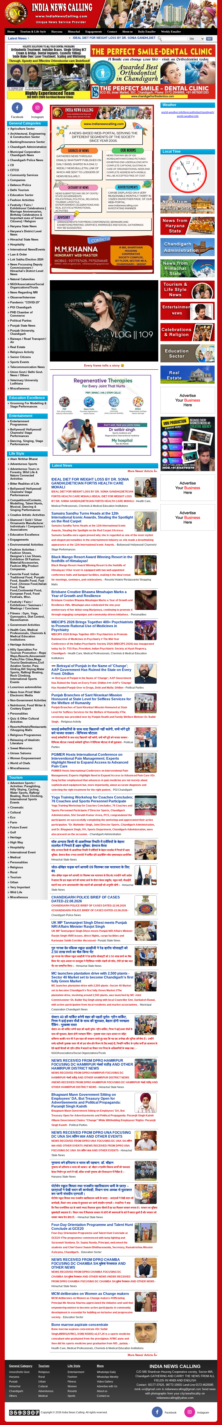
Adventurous (45, 1391)
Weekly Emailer (171, 31)
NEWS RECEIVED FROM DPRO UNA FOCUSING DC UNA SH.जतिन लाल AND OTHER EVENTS (91, 1134)
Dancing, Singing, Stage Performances (26, 442)
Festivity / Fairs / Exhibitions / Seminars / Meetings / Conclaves (26, 605)
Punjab (13, 1381)
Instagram (37, 117)
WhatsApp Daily (106, 1372)
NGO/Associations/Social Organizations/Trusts (27, 286)
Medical (15, 857)
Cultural (15, 812)
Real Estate (17, 347)
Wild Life (16, 892)
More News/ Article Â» (142, 471)
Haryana (56, 31)
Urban (14, 882)
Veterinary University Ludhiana (24, 382)
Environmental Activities (26, 544)
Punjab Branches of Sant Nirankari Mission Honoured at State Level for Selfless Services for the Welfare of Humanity (91, 699)
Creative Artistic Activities (27, 515)
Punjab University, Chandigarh (22, 332)
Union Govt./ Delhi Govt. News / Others (26, 373)
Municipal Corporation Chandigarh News (25, 153)
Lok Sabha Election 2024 (26, 259)
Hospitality (17, 244)
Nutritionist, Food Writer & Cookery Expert (28, 707)
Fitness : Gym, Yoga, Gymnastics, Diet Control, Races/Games (27, 617)
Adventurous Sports (23, 464)
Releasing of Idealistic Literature (25, 741)
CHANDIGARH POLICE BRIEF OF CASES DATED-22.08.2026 (85, 899)
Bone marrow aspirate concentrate (79, 1325)
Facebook (17, 117)
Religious (16, 867)
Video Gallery (105, 1381)
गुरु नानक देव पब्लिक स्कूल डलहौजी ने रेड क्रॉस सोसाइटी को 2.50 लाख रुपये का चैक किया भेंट (89, 950)
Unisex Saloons (20, 753)
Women (72, 1386)
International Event (23, 852)
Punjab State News (22, 325)
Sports (71, 1395)
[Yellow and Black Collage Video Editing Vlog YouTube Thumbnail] (188, 470)
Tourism (15, 877)
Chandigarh (16, 1391)
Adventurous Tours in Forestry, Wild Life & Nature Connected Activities (24, 473)
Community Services (24, 175)
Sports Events (19, 362)
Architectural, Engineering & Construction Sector (28, 135)
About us (127, 31)
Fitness (72, 1381)
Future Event (18, 827)
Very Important (20, 887)
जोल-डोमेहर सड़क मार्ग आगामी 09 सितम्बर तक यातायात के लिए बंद (90, 869)
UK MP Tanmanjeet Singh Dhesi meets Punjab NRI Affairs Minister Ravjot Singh (89, 924)
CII (12, 165)
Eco (12, 817)
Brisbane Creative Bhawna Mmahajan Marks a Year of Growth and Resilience (89, 594)
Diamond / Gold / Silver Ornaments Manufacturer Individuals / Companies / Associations (27, 524)
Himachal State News (24, 239)
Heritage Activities (22, 644)
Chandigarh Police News (26, 160)
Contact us (103, 1395)
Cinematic (17, 807)
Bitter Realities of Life (24, 483)
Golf (13, 832)
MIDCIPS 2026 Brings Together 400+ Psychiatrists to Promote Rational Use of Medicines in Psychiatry (92, 626)
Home (11, 31)
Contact (112, 31)
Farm (13, 822)
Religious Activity (22, 352)
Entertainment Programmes (19, 423)
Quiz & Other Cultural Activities (24, 720)
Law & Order (18, 254)
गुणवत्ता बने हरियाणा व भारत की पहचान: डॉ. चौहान (82, 1163)
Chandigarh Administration (28, 147)
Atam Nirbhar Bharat (24, 459)
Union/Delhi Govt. (19, 1372)
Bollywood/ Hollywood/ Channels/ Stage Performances (25, 433)
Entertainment (76, 1372)
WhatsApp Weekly (107, 1376)
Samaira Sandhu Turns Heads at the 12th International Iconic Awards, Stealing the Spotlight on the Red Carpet (92, 517)
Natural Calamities (22, 279)
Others (13, 1395)
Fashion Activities (22, 200)
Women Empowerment (25, 758)
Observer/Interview (22, 297)
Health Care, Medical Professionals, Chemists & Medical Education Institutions (28, 634)
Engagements (93, 31)
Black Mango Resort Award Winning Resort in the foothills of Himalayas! (91, 559)
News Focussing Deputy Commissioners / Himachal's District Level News (26, 269)
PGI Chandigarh (21, 307)
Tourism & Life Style (33, 31)
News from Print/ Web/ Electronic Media (25, 693)
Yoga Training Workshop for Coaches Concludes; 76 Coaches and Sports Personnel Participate (92, 799)
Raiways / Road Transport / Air (28, 340)
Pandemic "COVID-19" (25, 302)
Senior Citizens (20, 357)
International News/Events (27, 249)
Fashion (72, 1376)
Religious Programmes (25, 735)
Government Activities (25, 625)
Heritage (15, 837)
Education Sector (21, 195)
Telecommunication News (27, 367)
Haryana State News (23, 226)
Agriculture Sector (22, 128)
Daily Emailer (147, 31)
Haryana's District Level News (26, 233)
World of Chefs (20, 763)
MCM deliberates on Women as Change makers (90, 1294)
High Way (16, 842)
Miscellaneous (19, 388)
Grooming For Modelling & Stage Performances (28, 405)
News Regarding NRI (24, 292)
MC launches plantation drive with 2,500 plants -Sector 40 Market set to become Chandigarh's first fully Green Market (92, 977)
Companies (17, 180)
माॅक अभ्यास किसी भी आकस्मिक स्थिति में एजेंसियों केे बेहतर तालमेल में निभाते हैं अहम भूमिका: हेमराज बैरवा (87, 843)
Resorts (72, 1391)
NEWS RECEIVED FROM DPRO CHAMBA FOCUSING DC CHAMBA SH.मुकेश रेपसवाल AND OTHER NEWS (88, 1263)
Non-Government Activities (28, 700)
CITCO (14, 170)
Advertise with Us (107, 1386)
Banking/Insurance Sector (27, 142)
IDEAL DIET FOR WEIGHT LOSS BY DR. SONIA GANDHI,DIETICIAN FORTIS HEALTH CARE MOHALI (124, 37)
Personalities (19, 713)
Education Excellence (24, 534)
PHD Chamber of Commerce (21, 314)
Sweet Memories (21, 748)
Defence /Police (20, 185)
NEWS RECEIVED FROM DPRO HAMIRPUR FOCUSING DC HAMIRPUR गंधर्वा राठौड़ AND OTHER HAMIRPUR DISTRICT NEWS (92, 1064)
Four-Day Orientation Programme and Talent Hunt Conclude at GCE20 (92, 1226)
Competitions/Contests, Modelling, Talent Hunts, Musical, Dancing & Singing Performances (26, 505)
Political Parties (20, 320)
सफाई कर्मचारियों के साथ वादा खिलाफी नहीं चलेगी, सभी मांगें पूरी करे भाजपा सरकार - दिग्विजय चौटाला (90, 731)
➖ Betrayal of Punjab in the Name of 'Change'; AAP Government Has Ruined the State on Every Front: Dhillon (91, 670)
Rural (13, 872)
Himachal (74, 31)
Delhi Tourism (19, 190)
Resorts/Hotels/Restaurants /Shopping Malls (28, 728)
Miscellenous (19, 897)
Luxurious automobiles (25, 687)
